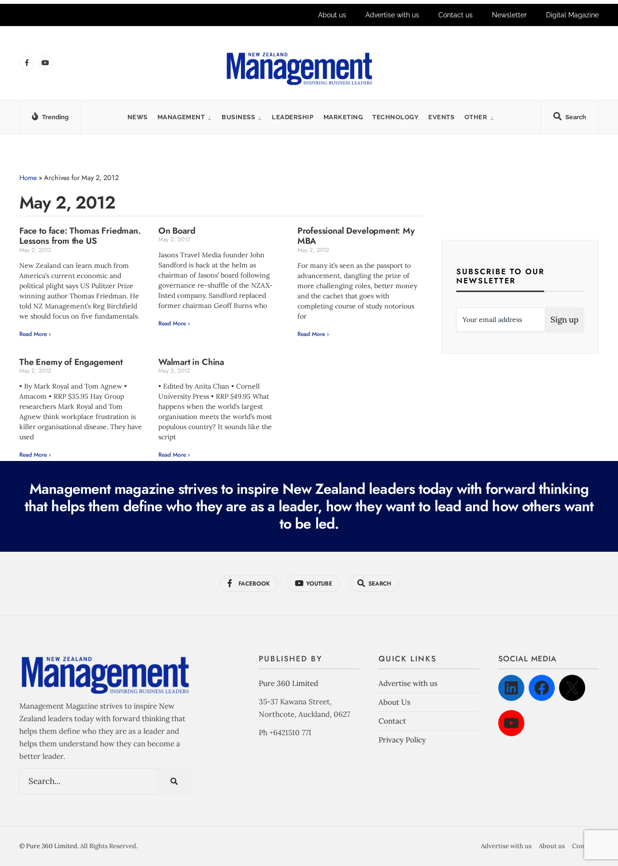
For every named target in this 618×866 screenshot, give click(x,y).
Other (476, 117)
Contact (392, 721)
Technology (395, 117)
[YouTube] (511, 723)
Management (181, 117)
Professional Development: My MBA (356, 236)
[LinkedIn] (511, 688)
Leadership (292, 117)
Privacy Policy (402, 739)
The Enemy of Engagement (71, 362)
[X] (572, 688)
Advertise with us (392, 15)
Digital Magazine (572, 15)
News (137, 117)
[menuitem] (185, 117)
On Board (177, 230)
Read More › (35, 334)
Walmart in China (191, 362)
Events (441, 117)
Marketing (343, 117)
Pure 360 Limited (288, 683)
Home (28, 177)
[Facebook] (542, 688)
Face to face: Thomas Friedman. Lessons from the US (80, 236)
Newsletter (509, 15)
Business (238, 117)
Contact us (455, 15)
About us (332, 15)
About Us (394, 702)
